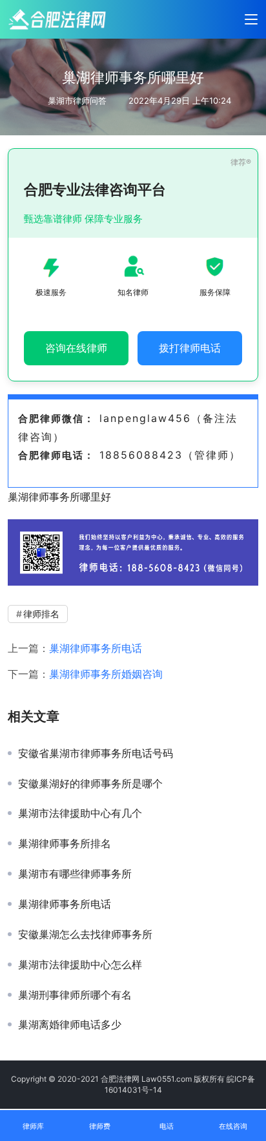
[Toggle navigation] (251, 19)
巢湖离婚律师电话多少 (69, 1024)
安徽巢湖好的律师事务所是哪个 (90, 783)
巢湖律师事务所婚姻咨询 (106, 673)
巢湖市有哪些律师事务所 (75, 873)
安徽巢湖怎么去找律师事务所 (85, 934)
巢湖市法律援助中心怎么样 (80, 964)
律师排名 (41, 613)
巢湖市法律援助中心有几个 (80, 813)
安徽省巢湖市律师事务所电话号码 (95, 753)
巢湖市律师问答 (77, 100)
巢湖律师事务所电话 (95, 648)
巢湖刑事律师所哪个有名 (75, 995)
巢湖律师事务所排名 (64, 843)
